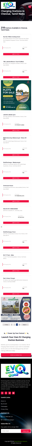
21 (19, 324)
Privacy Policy (4, 409)
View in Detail (16, 54)
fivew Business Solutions (20, 441)
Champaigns (4, 406)
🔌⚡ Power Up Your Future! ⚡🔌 (16, 333)
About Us (3, 401)
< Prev (6, 324)
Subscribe (26, 431)
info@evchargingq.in (8, 419)
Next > (25, 324)
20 (17, 324)
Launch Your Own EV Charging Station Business (16, 338)
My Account (4, 403)
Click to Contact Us (16, 355)
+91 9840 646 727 (8, 416)
